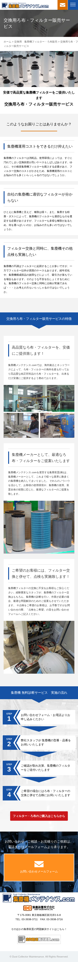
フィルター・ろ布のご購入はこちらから (39, 815)
